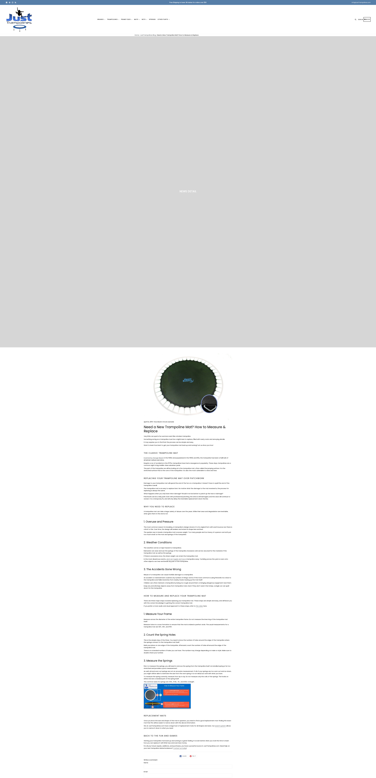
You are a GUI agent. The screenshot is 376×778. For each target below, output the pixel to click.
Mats (136, 19)
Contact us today (179, 748)
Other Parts (163, 19)
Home (137, 35)
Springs (152, 19)
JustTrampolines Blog (148, 35)
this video (199, 606)
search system (220, 726)
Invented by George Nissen (153, 458)
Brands (101, 19)
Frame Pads (126, 19)
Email (145, 772)
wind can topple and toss (175, 559)
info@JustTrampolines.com (361, 2)
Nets (144, 19)
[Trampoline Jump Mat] (167, 708)
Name (146, 763)
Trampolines (112, 19)
